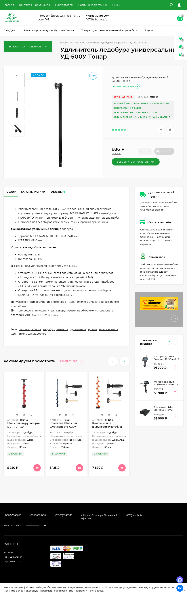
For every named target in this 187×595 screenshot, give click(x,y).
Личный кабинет (13, 557)
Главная (8, 5)
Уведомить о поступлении (135, 162)
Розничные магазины (92, 5)
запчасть (62, 329)
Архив (77, 42)
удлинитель (78, 329)
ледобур (49, 329)
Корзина (8, 552)
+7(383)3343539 (63, 515)
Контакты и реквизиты (34, 5)
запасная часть (108, 329)
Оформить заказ (13, 561)
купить (92, 329)
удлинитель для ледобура (28, 333)
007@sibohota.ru (97, 19)
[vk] (44, 525)
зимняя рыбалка (30, 329)
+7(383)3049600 (96, 15)
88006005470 (38, 515)
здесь (100, 590)
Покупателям (64, 5)
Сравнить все (68, 361)
